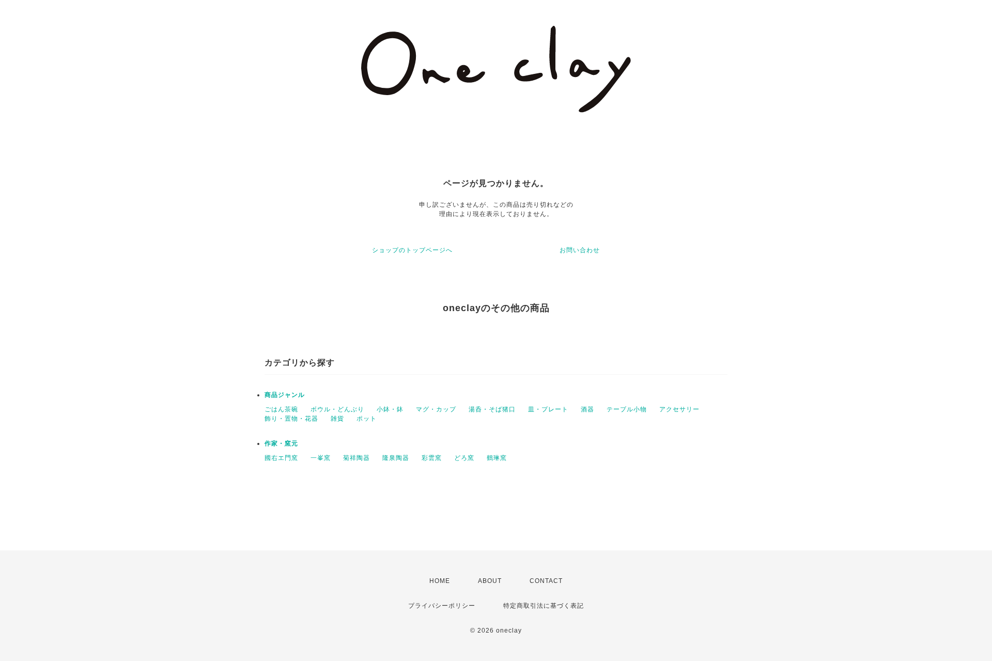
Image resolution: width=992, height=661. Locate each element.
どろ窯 (464, 458)
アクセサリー (679, 409)
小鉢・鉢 (390, 409)
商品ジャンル (285, 394)
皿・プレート (548, 409)
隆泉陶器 (395, 458)
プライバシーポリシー (441, 605)
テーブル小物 (627, 409)
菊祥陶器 (356, 458)
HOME (439, 581)
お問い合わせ (580, 250)
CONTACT (546, 581)
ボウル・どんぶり (337, 409)
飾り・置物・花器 (291, 418)
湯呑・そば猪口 (492, 409)
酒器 (587, 409)
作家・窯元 (281, 443)
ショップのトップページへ (412, 250)
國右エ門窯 (281, 458)
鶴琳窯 (497, 458)
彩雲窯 (432, 458)
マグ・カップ (436, 409)
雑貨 (337, 418)
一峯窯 (321, 458)
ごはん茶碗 (281, 409)
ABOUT (490, 581)
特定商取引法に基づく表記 (543, 605)
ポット (367, 418)
